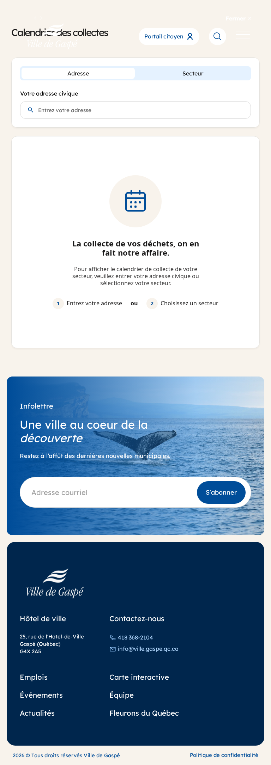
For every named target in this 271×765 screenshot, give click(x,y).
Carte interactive (139, 677)
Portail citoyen (163, 36)
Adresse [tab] (78, 73)
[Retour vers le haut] (247, 748)
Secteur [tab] (192, 73)
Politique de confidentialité (224, 755)
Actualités (37, 713)
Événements (41, 695)
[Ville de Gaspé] (55, 583)
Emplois (34, 677)
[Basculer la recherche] (217, 36)
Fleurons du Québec (144, 713)
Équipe (121, 695)
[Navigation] (243, 36)
